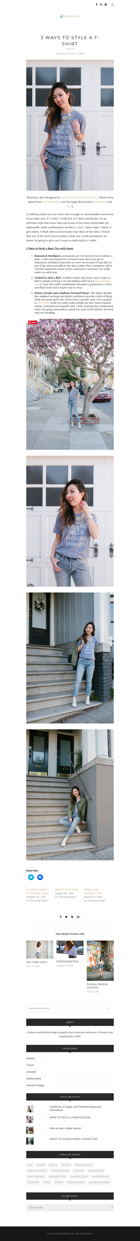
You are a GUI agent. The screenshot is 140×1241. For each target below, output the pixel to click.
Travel (30, 1065)
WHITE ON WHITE (66, 889)
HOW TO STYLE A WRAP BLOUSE (70, 1117)
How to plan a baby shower (65, 1128)
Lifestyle (31, 1071)
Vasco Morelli (68, 197)
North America (36, 1176)
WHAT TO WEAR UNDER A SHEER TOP (73, 1139)
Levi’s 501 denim (88, 197)
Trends (59, 1182)
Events (53, 1165)
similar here (100, 201)
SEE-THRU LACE (36, 962)
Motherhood (33, 1078)
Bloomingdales (51, 201)
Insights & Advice (37, 1171)
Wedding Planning (99, 1182)
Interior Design (35, 1085)
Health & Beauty (84, 1165)
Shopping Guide (79, 1176)
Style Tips (33, 1182)
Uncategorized (75, 1182)
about (70, 1022)
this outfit (43, 302)
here (69, 206)
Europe (41, 1165)
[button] (70, 125)
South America (100, 1176)
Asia (30, 1165)
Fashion (30, 1058)
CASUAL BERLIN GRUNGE (97, 986)
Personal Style (57, 1176)
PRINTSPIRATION (68, 961)
